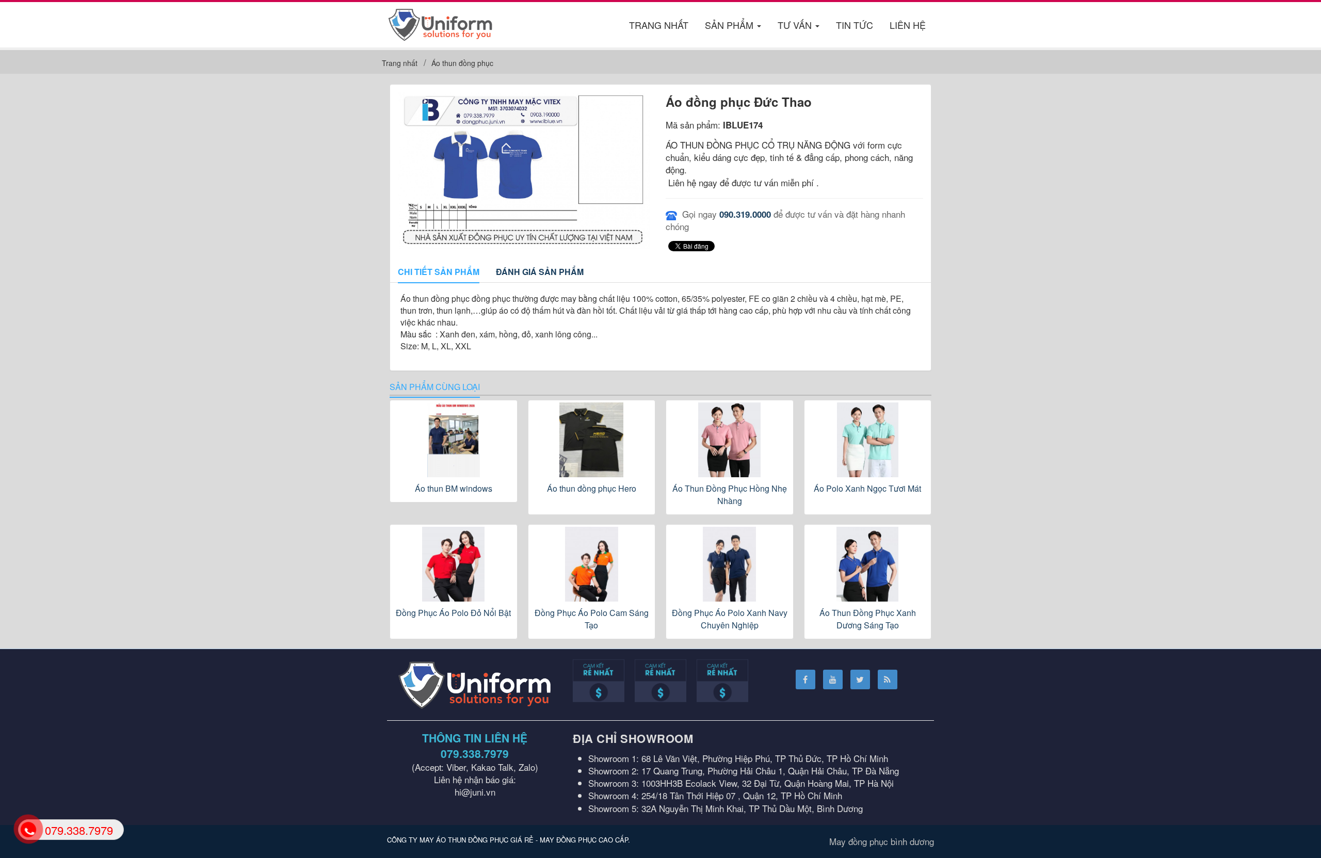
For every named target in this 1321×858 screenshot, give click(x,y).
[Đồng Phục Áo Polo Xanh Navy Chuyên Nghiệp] (729, 564)
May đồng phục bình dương (881, 841)
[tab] (438, 272)
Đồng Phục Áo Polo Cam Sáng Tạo (592, 619)
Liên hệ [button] (908, 24)
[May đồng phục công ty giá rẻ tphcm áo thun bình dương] (440, 23)
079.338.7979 (475, 753)
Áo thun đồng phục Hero (591, 488)
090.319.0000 (745, 214)
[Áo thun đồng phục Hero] (591, 439)
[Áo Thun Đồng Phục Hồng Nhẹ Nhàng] (729, 439)
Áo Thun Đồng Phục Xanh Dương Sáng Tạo (867, 619)
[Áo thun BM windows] (453, 439)
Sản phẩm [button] (730, 24)
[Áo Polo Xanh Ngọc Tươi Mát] (868, 439)
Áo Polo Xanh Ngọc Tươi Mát (867, 488)
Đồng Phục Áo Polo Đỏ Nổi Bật (453, 613)
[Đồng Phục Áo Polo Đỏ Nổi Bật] (453, 564)
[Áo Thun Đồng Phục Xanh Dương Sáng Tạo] (868, 564)
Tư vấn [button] (796, 24)
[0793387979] (28, 828)
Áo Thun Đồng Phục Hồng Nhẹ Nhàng (729, 494)
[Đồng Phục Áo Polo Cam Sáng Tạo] (591, 564)
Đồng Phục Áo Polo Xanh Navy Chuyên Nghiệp (729, 619)
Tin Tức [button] (854, 24)
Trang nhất (658, 24)
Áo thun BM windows (453, 488)
